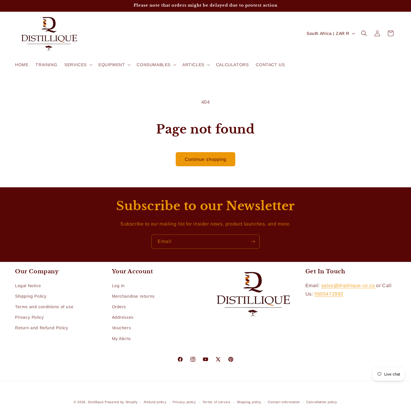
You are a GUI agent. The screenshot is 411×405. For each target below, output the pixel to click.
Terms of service (216, 401)
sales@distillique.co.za (348, 285)
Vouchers (121, 327)
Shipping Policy (31, 296)
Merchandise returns (133, 296)
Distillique (96, 402)
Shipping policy (249, 401)
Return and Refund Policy (41, 327)
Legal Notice (28, 285)
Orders (119, 306)
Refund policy (155, 401)
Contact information (284, 401)
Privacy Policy (29, 317)
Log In (118, 285)
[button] (78, 64)
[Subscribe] (252, 242)
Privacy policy (184, 401)
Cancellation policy (321, 401)
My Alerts (121, 338)
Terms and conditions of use (44, 306)
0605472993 (328, 293)
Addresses (123, 317)
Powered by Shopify (121, 402)
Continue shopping (205, 159)
